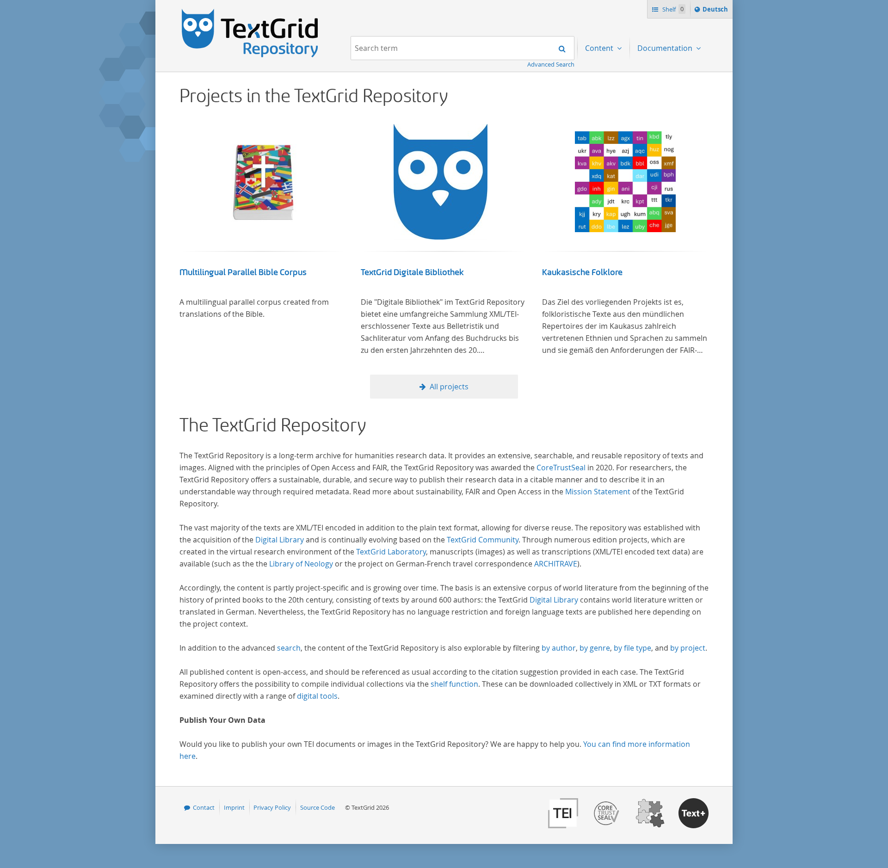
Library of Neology (301, 564)
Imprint (234, 807)
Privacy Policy (272, 807)
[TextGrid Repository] (250, 12)
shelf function (454, 684)
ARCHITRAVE (555, 564)
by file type (632, 648)
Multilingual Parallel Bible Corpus (243, 272)
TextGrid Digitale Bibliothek (412, 272)
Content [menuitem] (600, 48)
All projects (449, 387)
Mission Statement (597, 491)
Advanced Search (550, 64)
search (289, 648)
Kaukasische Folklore (582, 272)
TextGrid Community (482, 540)
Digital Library (279, 540)
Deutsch (716, 11)
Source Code (317, 807)
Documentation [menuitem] (665, 48)
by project (687, 648)
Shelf (672, 9)
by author (559, 648)
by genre (595, 648)
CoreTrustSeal (561, 467)
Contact (204, 807)
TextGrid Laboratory (391, 552)
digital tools (317, 696)
